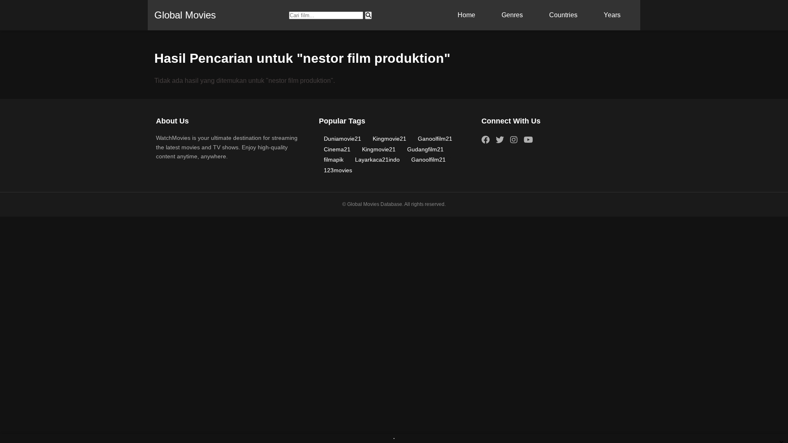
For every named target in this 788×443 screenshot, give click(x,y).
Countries (563, 14)
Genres (512, 14)
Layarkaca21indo (377, 159)
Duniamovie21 (342, 138)
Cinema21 (337, 149)
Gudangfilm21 (425, 149)
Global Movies (185, 15)
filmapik (334, 159)
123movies (338, 170)
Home (466, 14)
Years (612, 14)
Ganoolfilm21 (435, 138)
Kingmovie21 (389, 138)
